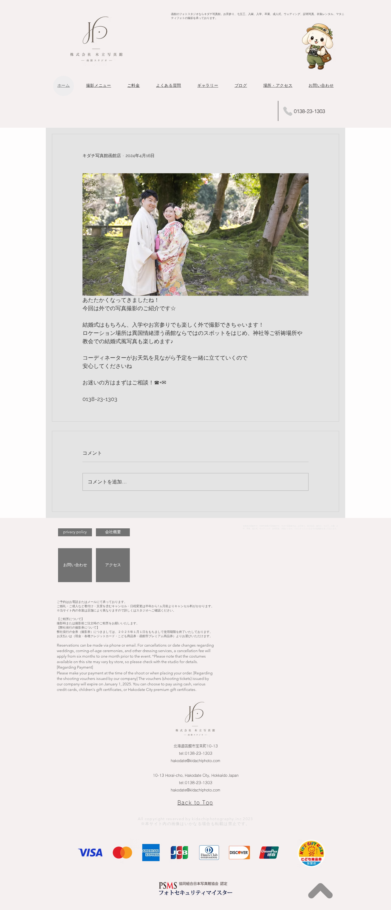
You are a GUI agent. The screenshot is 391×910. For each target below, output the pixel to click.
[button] (98, 85)
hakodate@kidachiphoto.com (195, 760)
